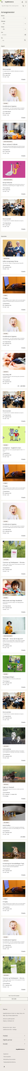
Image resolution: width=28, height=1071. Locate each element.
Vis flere (14, 999)
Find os (5, 1009)
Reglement (5, 1054)
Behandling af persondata (9, 1059)
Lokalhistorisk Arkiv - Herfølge (10, 1029)
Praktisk (5, 1036)
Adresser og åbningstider (9, 1019)
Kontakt (5, 1044)
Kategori (2, 26)
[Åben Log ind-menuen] (22, 2)
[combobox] (14, 6)
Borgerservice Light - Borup (9, 1027)
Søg (2, 38)
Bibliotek (2, 15)
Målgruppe (3, 21)
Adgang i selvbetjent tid (8, 1021)
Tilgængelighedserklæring (9, 1062)
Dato (2, 32)
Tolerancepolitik (7, 1056)
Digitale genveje (7, 1040)
